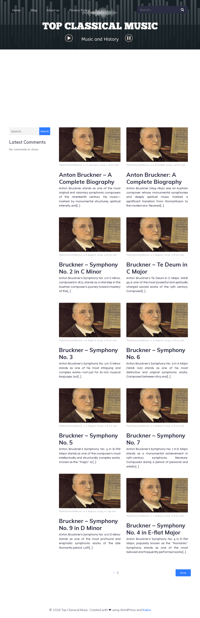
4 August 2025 (95, 425)
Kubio (147, 610)
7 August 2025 (162, 255)
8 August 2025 (94, 255)
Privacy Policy (79, 10)
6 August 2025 (94, 340)
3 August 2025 (162, 425)
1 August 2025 (161, 515)
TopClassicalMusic (70, 165)
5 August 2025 (162, 340)
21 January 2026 (95, 165)
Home (16, 10)
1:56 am (111, 511)
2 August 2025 (94, 511)
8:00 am (114, 165)
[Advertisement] (100, 78)
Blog (33, 10)
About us (53, 10)
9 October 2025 (162, 165)
